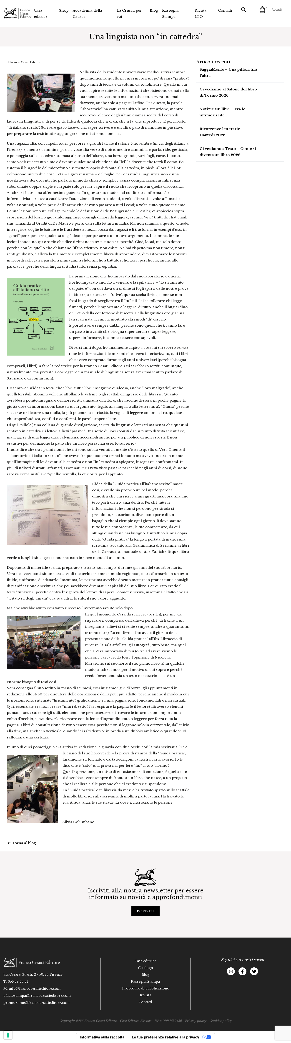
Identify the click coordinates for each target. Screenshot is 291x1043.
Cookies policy (220, 1021)
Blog (154, 10)
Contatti (225, 10)
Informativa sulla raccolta (102, 1037)
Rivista (145, 995)
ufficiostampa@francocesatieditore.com (37, 996)
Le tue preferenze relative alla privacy (165, 1037)
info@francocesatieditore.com (34, 989)
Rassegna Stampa (170, 13)
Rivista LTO (200, 13)
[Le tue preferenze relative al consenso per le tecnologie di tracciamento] (8, 1035)
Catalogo (145, 968)
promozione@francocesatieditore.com (36, 1003)
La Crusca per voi (129, 13)
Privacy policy (195, 1021)
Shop (63, 10)
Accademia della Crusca (87, 13)
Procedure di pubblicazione (145, 988)
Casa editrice (41, 13)
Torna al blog (23, 843)
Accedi (277, 9)
